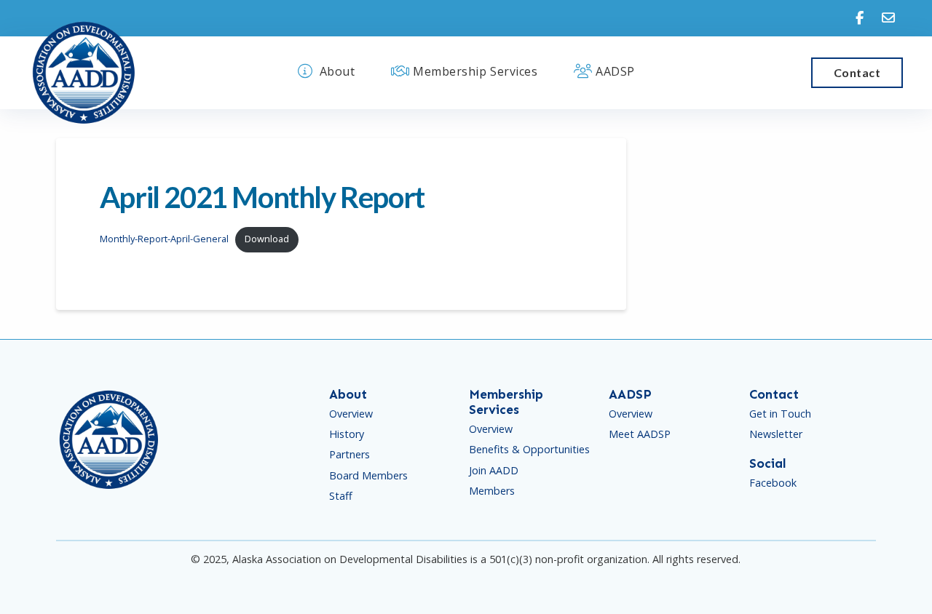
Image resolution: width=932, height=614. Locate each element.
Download (267, 238)
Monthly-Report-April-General (164, 238)
